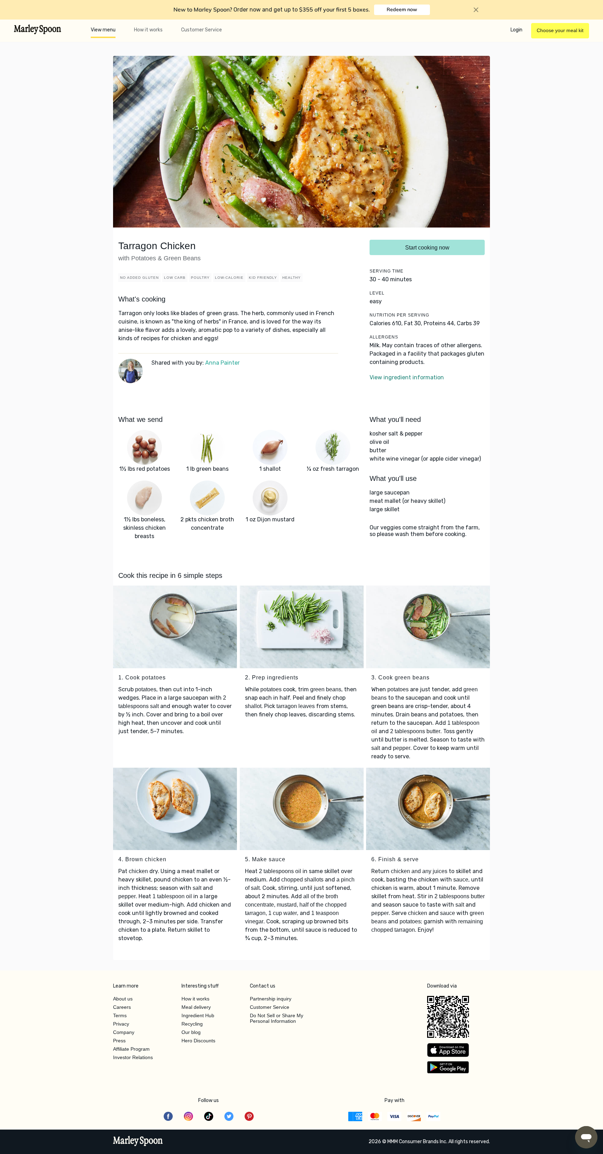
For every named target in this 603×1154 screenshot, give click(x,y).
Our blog (191, 1032)
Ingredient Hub (197, 1015)
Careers (122, 1007)
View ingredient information (407, 377)
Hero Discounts (198, 1040)
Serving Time (386, 271)
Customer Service (201, 30)
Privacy (121, 1024)
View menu (103, 30)
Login (516, 30)
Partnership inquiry (270, 999)
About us (123, 999)
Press (119, 1040)
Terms (120, 1015)
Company (123, 1032)
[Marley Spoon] (138, 1142)
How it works (148, 30)
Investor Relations (133, 1057)
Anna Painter (222, 362)
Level (377, 293)
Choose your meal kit (560, 30)
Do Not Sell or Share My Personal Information (276, 1018)
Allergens (384, 337)
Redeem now (402, 9)
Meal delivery (196, 1007)
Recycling (192, 1024)
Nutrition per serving (399, 315)
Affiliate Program (131, 1049)
